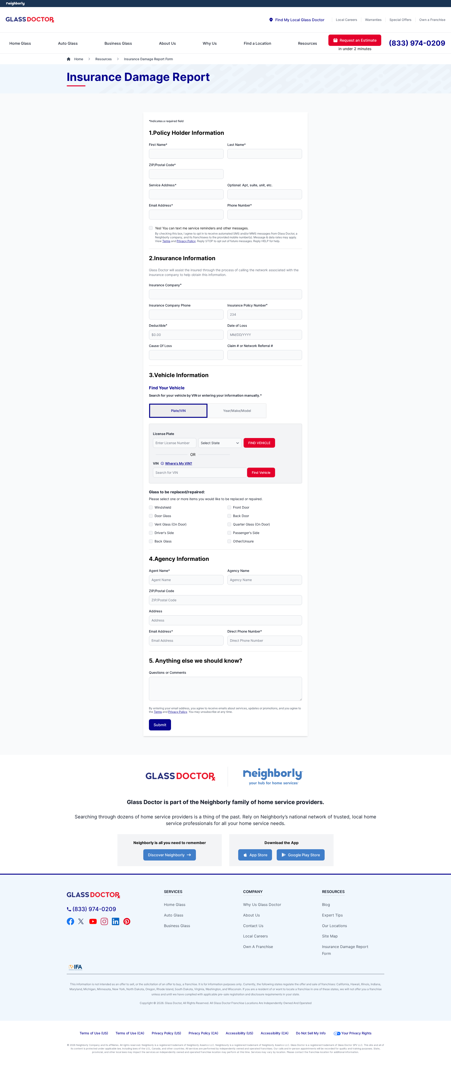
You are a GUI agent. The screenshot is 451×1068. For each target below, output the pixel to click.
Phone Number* (239, 205)
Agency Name (238, 571)
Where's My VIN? (178, 463)
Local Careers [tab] (346, 20)
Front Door (241, 507)
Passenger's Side (246, 533)
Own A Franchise (258, 946)
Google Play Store (304, 855)
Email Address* (161, 205)
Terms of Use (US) (94, 1033)
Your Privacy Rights (356, 1033)
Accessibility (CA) (274, 1033)
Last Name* (236, 145)
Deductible (158, 325)
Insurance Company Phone (170, 305)
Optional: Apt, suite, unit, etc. (249, 185)
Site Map (330, 936)
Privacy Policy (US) (166, 1033)
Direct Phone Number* (244, 631)
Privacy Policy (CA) (203, 1033)
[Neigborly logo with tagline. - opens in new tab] (272, 776)
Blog (326, 904)
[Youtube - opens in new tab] (93, 921)
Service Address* (162, 185)
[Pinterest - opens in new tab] (127, 921)
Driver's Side (164, 533)
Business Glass (177, 925)
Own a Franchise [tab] (432, 20)
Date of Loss (237, 325)
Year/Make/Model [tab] (237, 411)
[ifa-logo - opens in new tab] (75, 967)
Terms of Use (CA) (130, 1033)
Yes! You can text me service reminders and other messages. (202, 228)
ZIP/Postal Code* (162, 165)
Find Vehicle (261, 472)
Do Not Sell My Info (311, 1033)
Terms (166, 241)
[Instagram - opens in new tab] (104, 921)
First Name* (158, 145)
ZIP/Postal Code (161, 591)
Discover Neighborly (166, 855)
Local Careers (255, 936)
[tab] (296, 20)
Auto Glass (173, 915)
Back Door (241, 516)
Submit (160, 724)
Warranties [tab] (373, 20)
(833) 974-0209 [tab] (417, 43)
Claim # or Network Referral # (250, 346)
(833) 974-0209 (94, 909)
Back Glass (163, 541)
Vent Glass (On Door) (171, 524)
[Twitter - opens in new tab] (82, 921)
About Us (251, 915)
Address (155, 611)
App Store (258, 855)
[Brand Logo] (107, 895)
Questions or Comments (167, 672)
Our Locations (334, 925)
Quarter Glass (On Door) (251, 524)
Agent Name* (159, 571)
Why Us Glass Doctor (262, 904)
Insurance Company (165, 285)
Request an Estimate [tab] (358, 40)
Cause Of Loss (160, 346)
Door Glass (163, 516)
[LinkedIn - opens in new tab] (115, 921)
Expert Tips (332, 915)
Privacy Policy (186, 241)
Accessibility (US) (239, 1033)
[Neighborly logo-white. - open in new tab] (15, 3)
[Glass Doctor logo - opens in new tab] (181, 776)
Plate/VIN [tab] (178, 411)
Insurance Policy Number (247, 305)
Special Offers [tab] (400, 20)
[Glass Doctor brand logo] (30, 20)
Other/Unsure (243, 541)
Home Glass (174, 904)
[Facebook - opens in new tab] (70, 921)
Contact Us (253, 925)
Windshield (163, 507)
